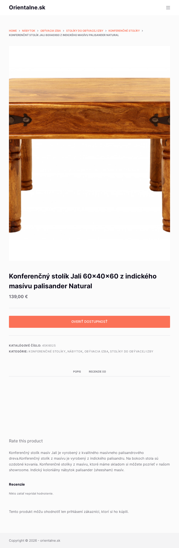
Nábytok (75, 351)
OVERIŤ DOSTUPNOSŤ (89, 322)
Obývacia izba (96, 351)
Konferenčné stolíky (47, 351)
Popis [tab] (77, 371)
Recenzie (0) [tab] (97, 371)
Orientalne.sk (27, 7)
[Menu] (168, 8)
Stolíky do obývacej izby (131, 351)
